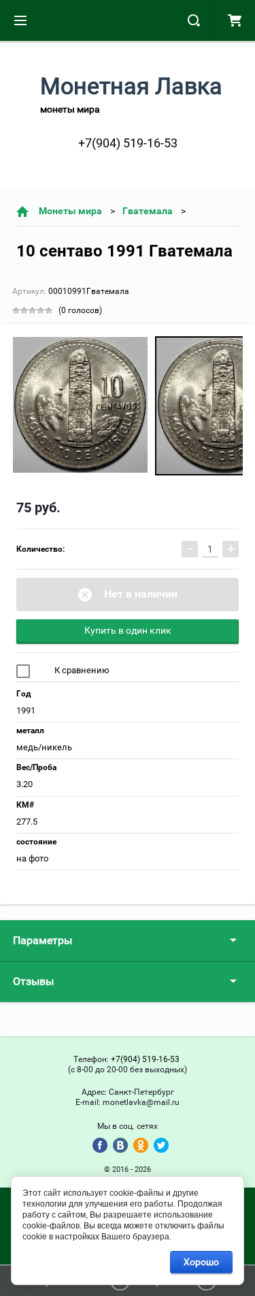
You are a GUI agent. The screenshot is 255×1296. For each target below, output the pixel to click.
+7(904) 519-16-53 (127, 143)
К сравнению (80, 670)
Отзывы (33, 981)
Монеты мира (70, 210)
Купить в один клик (127, 630)
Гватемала (147, 210)
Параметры (42, 940)
